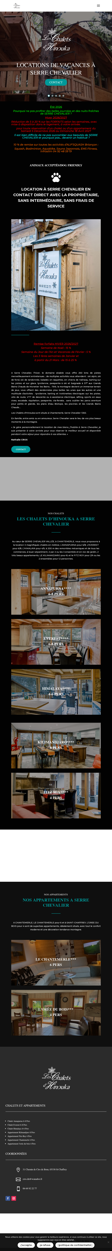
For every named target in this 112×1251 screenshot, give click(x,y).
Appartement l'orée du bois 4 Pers (22, 1143)
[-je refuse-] (108, 1242)
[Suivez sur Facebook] (8, 1198)
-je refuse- (45, 1245)
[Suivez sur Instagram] (13, 1198)
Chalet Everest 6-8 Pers (17, 1124)
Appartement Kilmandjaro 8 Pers (21, 1132)
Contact (56, 82)
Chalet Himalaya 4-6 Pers (18, 1128)
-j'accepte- (26, 1245)
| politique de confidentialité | (75, 1245)
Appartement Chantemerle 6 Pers (21, 1139)
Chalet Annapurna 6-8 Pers (19, 1121)
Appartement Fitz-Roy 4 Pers (20, 1136)
